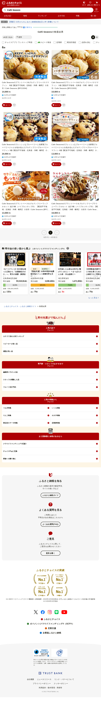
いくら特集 (56, 408)
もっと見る (92, 298)
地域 (25, 16)
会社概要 (30, 679)
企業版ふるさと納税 (52, 633)
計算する (28, 27)
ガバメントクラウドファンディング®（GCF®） (52, 624)
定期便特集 (56, 423)
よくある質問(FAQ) (50, 524)
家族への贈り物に (9, 459)
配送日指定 (71, 42)
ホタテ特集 (56, 415)
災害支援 (52, 628)
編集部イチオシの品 (10, 372)
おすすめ (61, 16)
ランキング (42, 16)
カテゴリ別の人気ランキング (13, 336)
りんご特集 (7, 415)
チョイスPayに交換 (10, 451)
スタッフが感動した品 (11, 379)
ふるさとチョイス (52, 619)
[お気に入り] (14, 105)
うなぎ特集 (7, 408)
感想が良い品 (8, 351)
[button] (96, 10)
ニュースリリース (44, 679)
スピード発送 (45, 42)
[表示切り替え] (95, 37)
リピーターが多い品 (10, 344)
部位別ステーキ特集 (10, 423)
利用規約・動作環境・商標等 (50, 688)
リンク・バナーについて (64, 679)
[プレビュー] (47, 52)
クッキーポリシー (61, 683)
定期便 (59, 42)
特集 (77, 16)
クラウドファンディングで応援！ (15, 444)
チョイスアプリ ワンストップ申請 (18, 42)
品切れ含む (86, 42)
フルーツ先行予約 (9, 387)
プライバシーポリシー (42, 683)
